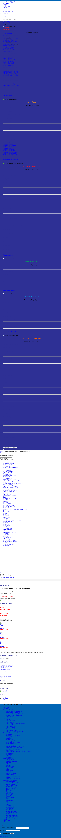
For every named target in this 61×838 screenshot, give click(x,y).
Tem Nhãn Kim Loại (8, 499)
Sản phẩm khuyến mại (9, 544)
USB (7, 804)
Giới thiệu (5, 708)
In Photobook (10, 764)
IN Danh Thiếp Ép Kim (8, 45)
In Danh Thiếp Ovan (8, 47)
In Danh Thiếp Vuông (8, 48)
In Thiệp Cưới (10, 760)
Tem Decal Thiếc (7, 462)
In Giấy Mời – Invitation (9, 506)
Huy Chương (6, 466)
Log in (11, 833)
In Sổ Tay (8, 765)
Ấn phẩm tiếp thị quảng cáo (11, 159)
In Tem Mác (6, 493)
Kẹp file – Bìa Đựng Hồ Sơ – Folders (12, 483)
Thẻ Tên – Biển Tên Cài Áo (10, 486)
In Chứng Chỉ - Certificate (9, 495)
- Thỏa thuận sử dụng (5, 669)
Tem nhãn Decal (7, 95)
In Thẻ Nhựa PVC (7, 464)
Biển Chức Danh (7, 494)
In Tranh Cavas (10, 766)
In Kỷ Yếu (8, 762)
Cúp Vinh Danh (7, 516)
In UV (7, 769)
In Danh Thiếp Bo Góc (8, 43)
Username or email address (7, 827)
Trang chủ (6, 21)
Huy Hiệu (5, 543)
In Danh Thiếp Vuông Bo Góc (10, 49)
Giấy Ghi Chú (9, 716)
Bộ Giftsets (9, 813)
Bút (4, 510)
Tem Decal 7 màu (7, 537)
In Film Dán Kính (10, 777)
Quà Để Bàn (6, 533)
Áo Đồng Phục (7, 474)
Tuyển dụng (6, 820)
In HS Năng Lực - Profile (9, 540)
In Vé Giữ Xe (6, 517)
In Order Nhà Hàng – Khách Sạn (11, 481)
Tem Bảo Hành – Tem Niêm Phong (12, 520)
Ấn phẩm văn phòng (9, 23)
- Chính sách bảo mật (5, 677)
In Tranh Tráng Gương (9, 471)
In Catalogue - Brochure (9, 532)
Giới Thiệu (6, 3)
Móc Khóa (5, 518)
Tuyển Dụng (6, 6)
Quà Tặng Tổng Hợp (11, 818)
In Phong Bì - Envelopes (9, 475)
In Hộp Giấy (6, 535)
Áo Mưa (5, 482)
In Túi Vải (5, 522)
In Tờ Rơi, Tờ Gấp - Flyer (9, 498)
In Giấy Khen (6, 501)
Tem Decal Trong (7, 528)
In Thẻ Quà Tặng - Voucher (10, 541)
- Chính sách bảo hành (5, 675)
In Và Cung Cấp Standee (9, 479)
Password (3, 830)
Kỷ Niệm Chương (7, 508)
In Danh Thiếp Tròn (7, 51)
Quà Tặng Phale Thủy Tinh (7, 577)
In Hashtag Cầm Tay (8, 463)
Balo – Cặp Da (7, 489)
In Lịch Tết (5, 514)
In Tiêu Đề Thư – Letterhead (10, 490)
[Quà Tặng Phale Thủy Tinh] (11, 571)
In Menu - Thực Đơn (8, 472)
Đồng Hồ (5, 536)
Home (1, 451)
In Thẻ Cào (6, 530)
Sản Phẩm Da (6, 477)
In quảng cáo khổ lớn (9, 290)
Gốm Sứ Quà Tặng (8, 485)
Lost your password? (5, 836)
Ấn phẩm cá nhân (8, 255)
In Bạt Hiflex (6, 513)
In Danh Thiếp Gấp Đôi (8, 44)
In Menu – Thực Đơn (11, 745)
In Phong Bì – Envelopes (13, 712)
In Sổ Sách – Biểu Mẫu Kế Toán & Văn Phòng (15, 509)
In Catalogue (4, 697)
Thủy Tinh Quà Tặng (8, 491)
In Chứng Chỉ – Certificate (13, 749)
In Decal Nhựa (7, 539)
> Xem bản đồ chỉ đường (6, 596)
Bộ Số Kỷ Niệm (7, 525)
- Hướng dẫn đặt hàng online (6, 665)
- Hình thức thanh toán (5, 667)
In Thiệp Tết (6, 524)
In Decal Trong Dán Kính (13, 776)
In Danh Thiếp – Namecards (14, 711)
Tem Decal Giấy (7, 504)
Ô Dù (4, 497)
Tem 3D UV (9, 719)
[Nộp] (3, 449)
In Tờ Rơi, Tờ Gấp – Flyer (13, 735)
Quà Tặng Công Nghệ (12, 816)
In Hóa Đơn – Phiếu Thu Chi (10, 487)
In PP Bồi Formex (7, 529)
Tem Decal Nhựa (7, 512)
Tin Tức (5, 4)
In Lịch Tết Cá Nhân (11, 761)
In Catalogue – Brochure (13, 741)
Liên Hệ (5, 7)
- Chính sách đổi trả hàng (5, 676)
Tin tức (5, 819)
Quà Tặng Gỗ (6, 468)
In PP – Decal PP (7, 521)
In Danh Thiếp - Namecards (10, 467)
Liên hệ (5, 822)
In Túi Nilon (6, 545)
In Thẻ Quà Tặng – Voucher (13, 742)
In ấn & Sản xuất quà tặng (10, 332)
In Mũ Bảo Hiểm (7, 502)
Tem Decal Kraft (7, 470)
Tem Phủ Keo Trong (8, 478)
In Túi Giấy (6, 526)
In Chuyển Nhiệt (10, 781)
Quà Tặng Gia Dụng (8, 505)
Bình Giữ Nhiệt (7, 547)
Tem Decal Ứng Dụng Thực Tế (14, 731)
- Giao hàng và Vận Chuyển (6, 666)
